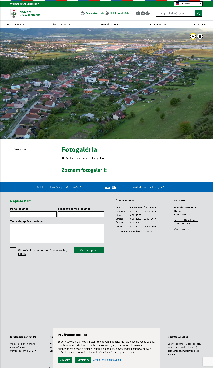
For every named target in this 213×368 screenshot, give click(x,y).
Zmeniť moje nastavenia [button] (107, 359)
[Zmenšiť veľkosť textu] (138, 13)
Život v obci (20, 149)
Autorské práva (17, 347)
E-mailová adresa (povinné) (74, 209)
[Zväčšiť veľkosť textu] (147, 13)
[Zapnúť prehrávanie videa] (193, 36)
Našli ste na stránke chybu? (148, 187)
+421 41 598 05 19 (182, 223)
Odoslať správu (89, 250)
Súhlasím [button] (64, 360)
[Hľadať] (198, 13)
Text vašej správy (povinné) (27, 221)
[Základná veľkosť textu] (143, 13)
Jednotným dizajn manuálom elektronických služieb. (184, 351)
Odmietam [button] (82, 360)
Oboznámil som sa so (44, 251)
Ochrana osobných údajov (23, 350)
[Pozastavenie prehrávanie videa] (200, 36)
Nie (114, 187)
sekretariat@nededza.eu (186, 220)
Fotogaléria (98, 158)
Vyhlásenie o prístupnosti (22, 343)
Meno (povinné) (19, 209)
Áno (108, 187)
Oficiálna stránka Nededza (23, 3)
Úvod (67, 158)
